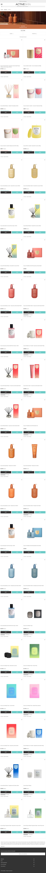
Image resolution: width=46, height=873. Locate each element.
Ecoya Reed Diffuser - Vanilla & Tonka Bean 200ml (9, 105)
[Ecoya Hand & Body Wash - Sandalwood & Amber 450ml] (34, 571)
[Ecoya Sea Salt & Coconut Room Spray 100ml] (11, 211)
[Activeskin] (23, 4)
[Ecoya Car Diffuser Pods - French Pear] (34, 651)
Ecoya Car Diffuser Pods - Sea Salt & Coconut (9, 665)
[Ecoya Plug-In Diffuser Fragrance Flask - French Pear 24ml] (34, 811)
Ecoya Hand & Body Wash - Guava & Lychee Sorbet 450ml (34, 305)
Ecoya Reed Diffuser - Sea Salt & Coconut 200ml (32, 225)
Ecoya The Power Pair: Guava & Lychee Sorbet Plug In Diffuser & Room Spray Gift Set (10, 66)
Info (6, 72)
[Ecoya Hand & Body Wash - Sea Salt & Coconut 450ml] (34, 171)
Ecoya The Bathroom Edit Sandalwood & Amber (32, 545)
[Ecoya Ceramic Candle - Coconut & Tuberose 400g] (34, 91)
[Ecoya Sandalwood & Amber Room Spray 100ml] (11, 611)
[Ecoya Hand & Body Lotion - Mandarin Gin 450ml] (11, 491)
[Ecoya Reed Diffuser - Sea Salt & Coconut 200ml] (34, 211)
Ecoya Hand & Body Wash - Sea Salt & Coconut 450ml (33, 185)
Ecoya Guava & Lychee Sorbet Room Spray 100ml (10, 345)
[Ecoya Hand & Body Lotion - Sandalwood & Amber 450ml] (11, 571)
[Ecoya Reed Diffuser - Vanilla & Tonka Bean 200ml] (11, 91)
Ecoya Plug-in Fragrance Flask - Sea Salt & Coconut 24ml (11, 825)
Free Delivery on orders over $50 (23, 1)
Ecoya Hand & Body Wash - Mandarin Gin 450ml (32, 505)
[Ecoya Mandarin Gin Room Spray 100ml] (11, 531)
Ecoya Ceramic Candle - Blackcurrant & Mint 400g (9, 145)
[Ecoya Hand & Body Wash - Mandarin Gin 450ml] (34, 491)
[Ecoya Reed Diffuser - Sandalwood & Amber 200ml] (11, 771)
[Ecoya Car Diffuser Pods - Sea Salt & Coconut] (11, 651)
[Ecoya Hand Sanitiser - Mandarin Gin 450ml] (11, 451)
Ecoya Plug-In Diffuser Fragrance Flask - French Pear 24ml (34, 825)
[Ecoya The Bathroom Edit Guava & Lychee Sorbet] (34, 251)
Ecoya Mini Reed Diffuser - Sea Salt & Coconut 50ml (10, 265)
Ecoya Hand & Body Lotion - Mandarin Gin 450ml (9, 505)
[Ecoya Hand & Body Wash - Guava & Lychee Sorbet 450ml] (34, 291)
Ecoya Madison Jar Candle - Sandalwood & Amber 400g (34, 745)
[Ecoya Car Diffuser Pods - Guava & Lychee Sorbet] (11, 731)
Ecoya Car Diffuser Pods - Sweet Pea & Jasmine (32, 705)
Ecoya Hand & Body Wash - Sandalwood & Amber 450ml (34, 585)
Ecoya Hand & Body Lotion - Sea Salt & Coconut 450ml (10, 185)
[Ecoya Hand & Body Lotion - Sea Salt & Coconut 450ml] (11, 171)
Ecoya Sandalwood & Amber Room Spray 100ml (9, 625)
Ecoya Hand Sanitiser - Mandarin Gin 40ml (31, 465)
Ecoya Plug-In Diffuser (27, 785)
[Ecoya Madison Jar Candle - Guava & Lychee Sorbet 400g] (34, 331)
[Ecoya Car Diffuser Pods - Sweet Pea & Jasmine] (34, 691)
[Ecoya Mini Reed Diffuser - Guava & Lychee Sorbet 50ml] (11, 371)
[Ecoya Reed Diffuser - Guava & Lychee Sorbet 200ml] (11, 411)
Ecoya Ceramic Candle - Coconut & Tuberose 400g (33, 105)
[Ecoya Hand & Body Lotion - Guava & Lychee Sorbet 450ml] (11, 291)
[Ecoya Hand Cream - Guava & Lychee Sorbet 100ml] (34, 371)
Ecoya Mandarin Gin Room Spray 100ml (8, 545)
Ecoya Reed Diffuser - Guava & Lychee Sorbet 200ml (10, 425)
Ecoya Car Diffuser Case (28, 625)
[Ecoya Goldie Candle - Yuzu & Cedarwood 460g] (34, 51)
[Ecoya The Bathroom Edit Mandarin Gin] (34, 411)
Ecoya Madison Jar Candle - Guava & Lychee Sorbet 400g (34, 345)
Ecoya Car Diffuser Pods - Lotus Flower (7, 705)
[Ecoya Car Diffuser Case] (34, 611)
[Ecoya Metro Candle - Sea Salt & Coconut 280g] (34, 131)
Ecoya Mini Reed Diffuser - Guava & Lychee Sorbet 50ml (11, 385)
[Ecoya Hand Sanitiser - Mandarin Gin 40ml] (34, 451)
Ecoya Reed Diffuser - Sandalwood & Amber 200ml (10, 785)
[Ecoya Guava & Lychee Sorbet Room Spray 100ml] (11, 331)
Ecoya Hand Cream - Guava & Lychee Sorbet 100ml (33, 385)
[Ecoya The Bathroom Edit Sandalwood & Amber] (34, 531)
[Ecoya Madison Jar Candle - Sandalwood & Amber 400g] (34, 731)
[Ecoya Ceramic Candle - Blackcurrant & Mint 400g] (11, 131)
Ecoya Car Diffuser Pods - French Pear (30, 665)
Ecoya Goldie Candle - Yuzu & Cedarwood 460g (32, 65)
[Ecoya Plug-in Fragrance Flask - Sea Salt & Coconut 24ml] (11, 811)
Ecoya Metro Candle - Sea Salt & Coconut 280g (32, 145)
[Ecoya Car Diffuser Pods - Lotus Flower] (11, 691)
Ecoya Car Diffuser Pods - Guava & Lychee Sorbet (9, 745)
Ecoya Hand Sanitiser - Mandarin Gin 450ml (8, 465)
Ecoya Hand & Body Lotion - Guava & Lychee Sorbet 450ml (11, 305)
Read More (2, 846)
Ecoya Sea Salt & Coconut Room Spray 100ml (9, 225)
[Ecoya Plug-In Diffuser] (34, 771)
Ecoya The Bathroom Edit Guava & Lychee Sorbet (33, 265)
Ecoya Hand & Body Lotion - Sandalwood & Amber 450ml (11, 585)
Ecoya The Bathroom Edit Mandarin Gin (31, 425)
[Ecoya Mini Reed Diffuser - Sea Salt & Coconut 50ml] (11, 251)
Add (17, 72)
